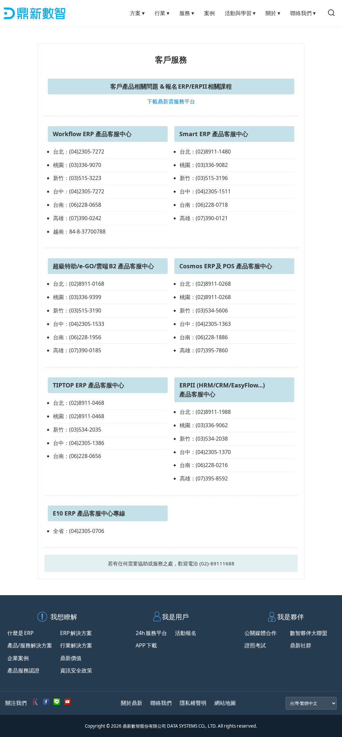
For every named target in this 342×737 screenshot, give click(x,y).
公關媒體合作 (260, 633)
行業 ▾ (162, 13)
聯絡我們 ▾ (303, 13)
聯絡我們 (161, 703)
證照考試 (255, 645)
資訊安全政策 (76, 670)
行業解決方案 (76, 645)
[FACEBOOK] (46, 703)
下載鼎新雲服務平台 (171, 101)
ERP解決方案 (76, 633)
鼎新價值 (70, 658)
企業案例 (18, 658)
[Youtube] (67, 703)
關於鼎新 (131, 703)
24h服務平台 (151, 633)
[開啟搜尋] (331, 13)
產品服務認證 (23, 670)
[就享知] (35, 703)
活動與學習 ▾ (240, 13)
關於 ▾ (273, 13)
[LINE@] (56, 703)
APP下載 (146, 645)
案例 (209, 13)
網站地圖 (225, 703)
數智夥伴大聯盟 (308, 633)
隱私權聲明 (193, 703)
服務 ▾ (186, 13)
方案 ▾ (137, 13)
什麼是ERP (20, 633)
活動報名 (185, 633)
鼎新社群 (300, 645)
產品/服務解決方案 (29, 645)
